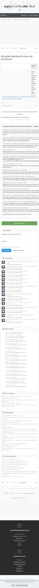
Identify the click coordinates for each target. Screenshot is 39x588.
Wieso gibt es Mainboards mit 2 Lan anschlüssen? (20, 195)
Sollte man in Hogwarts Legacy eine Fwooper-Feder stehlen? (21, 307)
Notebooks (19, 569)
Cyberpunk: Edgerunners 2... (12, 362)
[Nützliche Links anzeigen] (36, 48)
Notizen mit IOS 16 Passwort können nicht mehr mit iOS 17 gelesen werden (19, 424)
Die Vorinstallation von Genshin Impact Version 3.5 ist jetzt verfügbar (20, 262)
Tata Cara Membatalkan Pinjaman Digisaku (13, 468)
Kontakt (6, 493)
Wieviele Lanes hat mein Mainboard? (16, 189)
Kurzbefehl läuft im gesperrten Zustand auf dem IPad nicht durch (19, 429)
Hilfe (11, 493)
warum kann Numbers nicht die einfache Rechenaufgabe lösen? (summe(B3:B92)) (19, 449)
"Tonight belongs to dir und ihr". (10, 398)
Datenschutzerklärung (18, 498)
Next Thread (24, 120)
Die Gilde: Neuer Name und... (13, 355)
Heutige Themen (6, 19)
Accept (13, 585)
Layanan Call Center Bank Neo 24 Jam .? (12, 459)
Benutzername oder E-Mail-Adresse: (11, 234)
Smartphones (19, 571)
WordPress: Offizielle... (11, 377)
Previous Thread (15, 120)
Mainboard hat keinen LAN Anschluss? (16, 208)
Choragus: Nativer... (10, 385)
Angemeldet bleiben (18, 250)
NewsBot (7, 333)
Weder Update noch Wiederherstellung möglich (14, 443)
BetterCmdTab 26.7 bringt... (12, 358)
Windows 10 (16, 536)
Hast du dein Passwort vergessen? (11, 247)
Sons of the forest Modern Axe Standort (15, 275)
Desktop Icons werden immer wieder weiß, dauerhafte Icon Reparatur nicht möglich (19, 405)
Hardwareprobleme (19, 564)
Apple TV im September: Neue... (13, 374)
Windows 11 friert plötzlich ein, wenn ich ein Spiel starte (16, 396)
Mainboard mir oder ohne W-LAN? (15, 183)
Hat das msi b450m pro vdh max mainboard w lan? (21, 137)
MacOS (20, 545)
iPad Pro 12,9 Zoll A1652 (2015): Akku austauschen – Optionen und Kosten (19, 434)
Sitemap (17, 493)
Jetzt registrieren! (19, 223)
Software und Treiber (19, 562)
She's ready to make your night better (12, 403)
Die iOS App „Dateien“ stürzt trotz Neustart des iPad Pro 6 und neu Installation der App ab (19, 431)
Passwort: (4, 241)
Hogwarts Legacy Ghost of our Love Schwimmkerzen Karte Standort (20, 320)
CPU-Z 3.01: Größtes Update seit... (14, 332)
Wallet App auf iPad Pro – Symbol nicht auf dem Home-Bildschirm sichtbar (19, 440)
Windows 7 (19, 538)
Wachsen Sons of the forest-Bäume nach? (16, 271)
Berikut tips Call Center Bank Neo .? (11, 466)
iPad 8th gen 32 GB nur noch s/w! (10, 445)
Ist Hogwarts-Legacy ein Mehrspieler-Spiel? (16, 278)
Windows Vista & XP (19, 540)
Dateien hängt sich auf (8, 427)
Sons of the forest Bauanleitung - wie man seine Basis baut (20, 286)
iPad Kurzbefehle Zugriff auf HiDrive (11, 422)
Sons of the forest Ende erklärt (13, 290)
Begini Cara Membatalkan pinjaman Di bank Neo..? (15, 461)
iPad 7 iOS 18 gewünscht (8, 447)
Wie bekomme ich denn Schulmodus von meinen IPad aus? (17, 421)
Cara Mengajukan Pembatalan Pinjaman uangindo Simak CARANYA (19, 471)
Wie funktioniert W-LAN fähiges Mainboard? (18, 176)
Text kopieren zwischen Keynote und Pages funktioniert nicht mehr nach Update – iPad (19, 437)
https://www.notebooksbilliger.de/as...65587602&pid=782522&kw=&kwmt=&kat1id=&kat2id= (19, 97)
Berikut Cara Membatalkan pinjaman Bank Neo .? (15, 464)
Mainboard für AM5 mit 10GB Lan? (15, 170)
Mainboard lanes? (9, 150)
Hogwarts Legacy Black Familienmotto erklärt (17, 282)
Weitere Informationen (22, 585)
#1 (36, 105)
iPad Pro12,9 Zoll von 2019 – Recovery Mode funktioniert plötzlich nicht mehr (19, 418)
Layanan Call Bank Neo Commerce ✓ (11, 470)
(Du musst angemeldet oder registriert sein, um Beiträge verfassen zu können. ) (19, 113)
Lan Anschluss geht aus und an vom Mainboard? (20, 201)
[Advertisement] (19, 33)
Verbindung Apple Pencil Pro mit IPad (12, 416)
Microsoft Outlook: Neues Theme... (14, 339)
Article (7, 264)
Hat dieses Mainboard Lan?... (13, 164)
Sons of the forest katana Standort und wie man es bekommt (18, 303)
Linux (19, 543)
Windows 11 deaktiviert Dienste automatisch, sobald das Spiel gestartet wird (19, 400)
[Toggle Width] (5, 488)
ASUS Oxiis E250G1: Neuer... (12, 343)
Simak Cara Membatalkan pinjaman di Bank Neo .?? (15, 463)
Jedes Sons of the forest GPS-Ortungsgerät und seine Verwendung (19, 294)
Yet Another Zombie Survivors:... (13, 370)
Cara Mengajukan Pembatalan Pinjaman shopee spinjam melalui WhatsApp (19, 473)
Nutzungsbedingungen (29, 493)
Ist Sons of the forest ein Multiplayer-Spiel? (16, 311)
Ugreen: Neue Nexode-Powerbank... (14, 381)
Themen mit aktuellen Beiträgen (21, 19)
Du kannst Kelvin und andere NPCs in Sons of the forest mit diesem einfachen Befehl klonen (21, 266)
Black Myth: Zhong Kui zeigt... (13, 347)
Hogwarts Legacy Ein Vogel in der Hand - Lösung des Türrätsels (19, 315)
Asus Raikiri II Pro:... (10, 351)
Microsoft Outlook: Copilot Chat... (14, 366)
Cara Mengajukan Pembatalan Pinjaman (12, 476)
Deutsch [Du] (30, 488)
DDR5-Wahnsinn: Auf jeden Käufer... (14, 336)
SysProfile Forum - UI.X (15, 488)
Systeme (19, 566)
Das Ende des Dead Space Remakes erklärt (16, 298)
